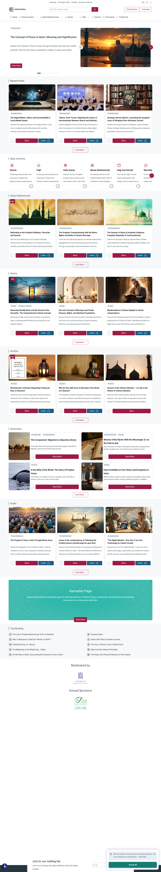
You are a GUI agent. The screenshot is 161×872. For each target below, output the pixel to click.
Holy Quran (110, 17)
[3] (48, 73)
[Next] (151, 47)
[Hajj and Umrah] (138, 186)
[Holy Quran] (85, 186)
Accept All (133, 865)
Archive (98, 17)
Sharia (70, 17)
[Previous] (81, 47)
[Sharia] (31, 186)
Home (14, 17)
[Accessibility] (147, 2)
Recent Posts (17, 81)
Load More (79, 150)
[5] (53, 73)
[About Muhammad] (111, 186)
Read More (16, 66)
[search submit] (95, 9)
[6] (56, 73)
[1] (42, 73)
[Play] (48, 141)
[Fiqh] (58, 186)
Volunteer (146, 9)
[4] (50, 73)
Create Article (131, 9)
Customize (142, 857)
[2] (45, 73)
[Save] (12, 141)
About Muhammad (51, 17)
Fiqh (84, 17)
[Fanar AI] (5, 866)
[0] (39, 73)
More (27, 141)
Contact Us (123, 17)
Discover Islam (28, 17)
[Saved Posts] (150, 2)
